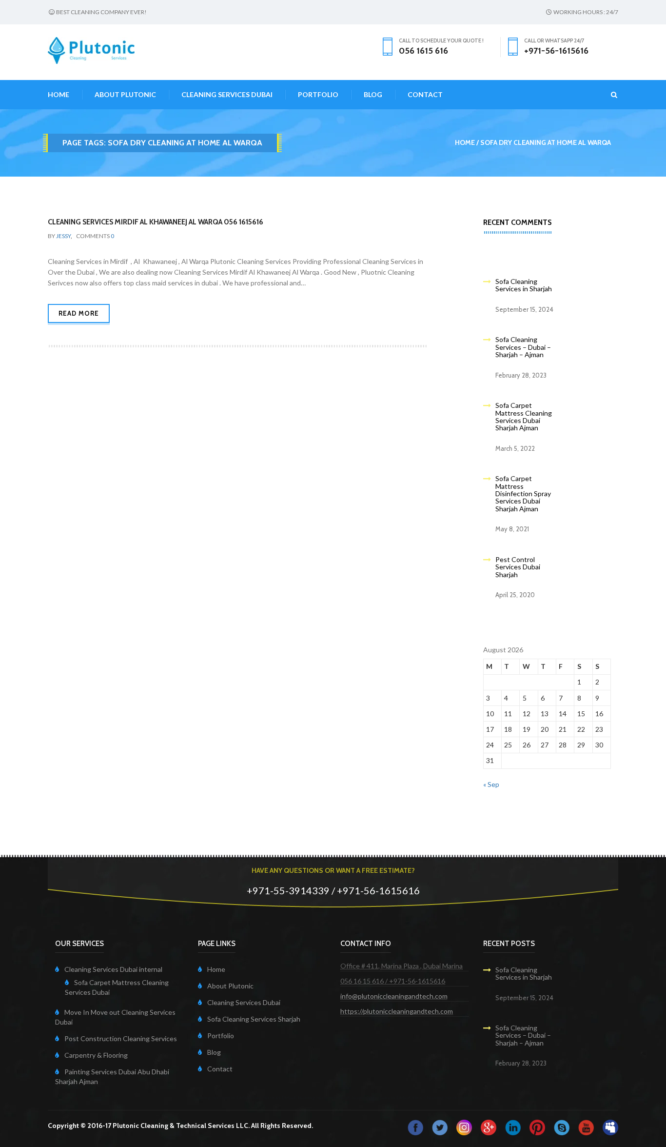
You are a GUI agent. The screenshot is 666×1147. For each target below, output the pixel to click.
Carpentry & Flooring (96, 1055)
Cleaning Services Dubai (227, 94)
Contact (425, 94)
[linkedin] (513, 1126)
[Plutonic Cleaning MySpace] (610, 1126)
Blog (373, 94)
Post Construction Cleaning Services (120, 1038)
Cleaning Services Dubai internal (113, 969)
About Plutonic (125, 94)
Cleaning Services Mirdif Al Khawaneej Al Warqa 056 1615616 (155, 222)
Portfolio (318, 94)
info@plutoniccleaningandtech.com (394, 996)
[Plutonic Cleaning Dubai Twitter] (440, 1126)
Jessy (63, 236)
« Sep (491, 784)
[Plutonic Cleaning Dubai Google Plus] (488, 1126)
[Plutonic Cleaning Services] (464, 1126)
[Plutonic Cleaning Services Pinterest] (537, 1126)
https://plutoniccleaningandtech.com (396, 1011)
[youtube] (586, 1126)
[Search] (608, 95)
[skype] (561, 1126)
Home (58, 94)
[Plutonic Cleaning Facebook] (415, 1126)
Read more (79, 313)
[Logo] (91, 49)
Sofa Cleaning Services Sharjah (253, 1019)
